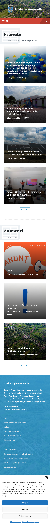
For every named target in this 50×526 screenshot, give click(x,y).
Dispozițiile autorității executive (16, 458)
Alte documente (10, 467)
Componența (8, 418)
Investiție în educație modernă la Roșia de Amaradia (24, 193)
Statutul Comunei (10, 450)
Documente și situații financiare (15, 462)
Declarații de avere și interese (15, 423)
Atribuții (7, 427)
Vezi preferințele (25, 516)
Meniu (9, 21)
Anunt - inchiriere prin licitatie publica (20, 349)
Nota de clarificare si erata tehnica (22, 306)
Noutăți (23, 78)
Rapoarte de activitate (12, 435)
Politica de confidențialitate (30, 522)
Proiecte (21, 158)
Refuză (25, 509)
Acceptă (25, 503)
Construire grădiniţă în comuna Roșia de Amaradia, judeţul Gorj (22, 111)
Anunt (10, 270)
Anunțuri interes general (27, 274)
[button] (46, 478)
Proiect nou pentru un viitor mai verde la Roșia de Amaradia (24, 153)
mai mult (25, 209)
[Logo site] (25, 13)
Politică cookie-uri (15, 522)
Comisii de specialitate (12, 431)
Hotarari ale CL (9, 440)
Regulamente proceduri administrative (18, 454)
